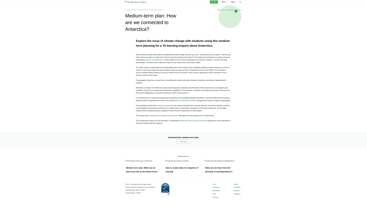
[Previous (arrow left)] (3, 103)
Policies (215, 197)
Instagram (237, 194)
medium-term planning (164, 105)
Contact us (216, 187)
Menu (224, 2)
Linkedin (237, 190)
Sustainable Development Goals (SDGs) (163, 115)
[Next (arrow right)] (363, 103)
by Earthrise (186, 100)
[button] (240, 3)
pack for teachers (199, 121)
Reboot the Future (185, 121)
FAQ (214, 194)
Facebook (237, 187)
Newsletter (216, 190)
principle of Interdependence (154, 60)
